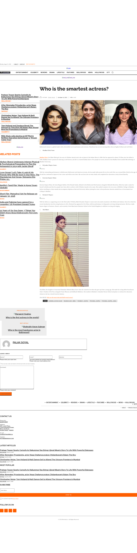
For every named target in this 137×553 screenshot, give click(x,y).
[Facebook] (111, 97)
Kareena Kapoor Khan (55, 301)
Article (4, 111)
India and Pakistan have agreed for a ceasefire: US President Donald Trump (17, 203)
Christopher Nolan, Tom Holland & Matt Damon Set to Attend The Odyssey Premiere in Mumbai (20, 117)
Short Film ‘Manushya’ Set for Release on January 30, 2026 (18, 195)
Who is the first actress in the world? (22, 317)
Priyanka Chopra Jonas (109, 301)
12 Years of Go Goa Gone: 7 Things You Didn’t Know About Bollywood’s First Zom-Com (19, 212)
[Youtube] (14, 510)
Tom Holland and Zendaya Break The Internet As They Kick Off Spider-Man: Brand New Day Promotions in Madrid (19, 127)
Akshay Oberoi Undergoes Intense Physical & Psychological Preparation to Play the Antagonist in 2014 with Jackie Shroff (19, 164)
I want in (68, 494)
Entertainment (5, 190)
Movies (2, 198)
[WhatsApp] (128, 97)
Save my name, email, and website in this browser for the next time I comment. (18, 363)
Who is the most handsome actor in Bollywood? (24, 331)
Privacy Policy (15, 498)
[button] (112, 72)
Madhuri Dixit (44, 157)
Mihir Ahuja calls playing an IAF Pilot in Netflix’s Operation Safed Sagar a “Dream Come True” (19, 138)
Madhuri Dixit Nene (70, 301)
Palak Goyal (51, 97)
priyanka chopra (95, 301)
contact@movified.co (6, 434)
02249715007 (4, 422)
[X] (117, 97)
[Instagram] (6, 510)
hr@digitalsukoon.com (7, 438)
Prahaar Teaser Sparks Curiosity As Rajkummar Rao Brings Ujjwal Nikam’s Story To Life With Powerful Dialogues (19, 97)
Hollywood (6, 121)
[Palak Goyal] (41, 97)
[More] (134, 97)
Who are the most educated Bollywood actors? (60, 297)
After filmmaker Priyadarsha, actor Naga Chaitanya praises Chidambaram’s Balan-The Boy (19, 107)
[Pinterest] (122, 97)
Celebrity (5, 132)
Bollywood (6, 101)
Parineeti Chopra (82, 301)
